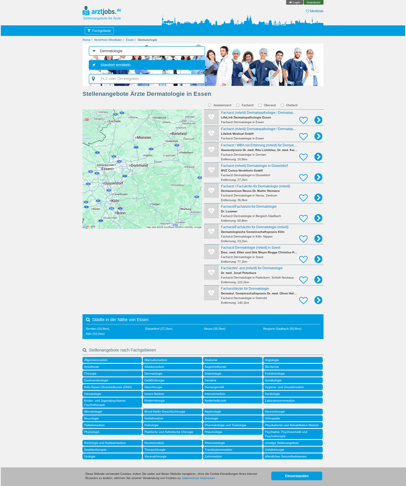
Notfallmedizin (153, 418)
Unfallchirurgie (274, 449)
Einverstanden (297, 476)
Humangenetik (214, 387)
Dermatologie (153, 373)
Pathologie (151, 425)
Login (296, 2)
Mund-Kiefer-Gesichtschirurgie (164, 411)
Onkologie (211, 418)
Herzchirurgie (153, 387)
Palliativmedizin (94, 425)
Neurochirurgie (275, 411)
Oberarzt (270, 105)
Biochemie (272, 366)
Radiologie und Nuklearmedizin (105, 443)
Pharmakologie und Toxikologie (225, 425)
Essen (130, 39)
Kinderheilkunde (215, 400)
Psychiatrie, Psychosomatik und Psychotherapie (286, 434)
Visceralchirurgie (155, 456)
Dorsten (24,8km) (97, 328)
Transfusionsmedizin (218, 449)
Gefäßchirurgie (154, 380)
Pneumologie (213, 432)
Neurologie (91, 418)
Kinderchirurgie (154, 400)
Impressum (207, 478)
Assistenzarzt (222, 105)
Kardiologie (272, 393)
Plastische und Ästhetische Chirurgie (168, 432)
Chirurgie (90, 373)
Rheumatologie (215, 443)
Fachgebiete (101, 31)
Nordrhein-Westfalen (108, 39)
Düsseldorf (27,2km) (158, 328)
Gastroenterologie (96, 380)
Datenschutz (190, 478)
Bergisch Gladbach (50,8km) (282, 328)
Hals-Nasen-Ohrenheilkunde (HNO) (108, 387)
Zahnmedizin (213, 456)
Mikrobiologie (93, 411)
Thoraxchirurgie (155, 449)
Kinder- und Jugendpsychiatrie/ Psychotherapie (105, 402)
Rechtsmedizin (154, 443)
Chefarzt (292, 105)
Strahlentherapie (95, 449)
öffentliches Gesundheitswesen (286, 456)
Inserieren (313, 2)
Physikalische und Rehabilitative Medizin (292, 425)
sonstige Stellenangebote (282, 443)
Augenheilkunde (215, 366)
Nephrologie (213, 411)
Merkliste (316, 11)
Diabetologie (213, 373)
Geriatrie (210, 380)
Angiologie (272, 360)
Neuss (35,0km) (214, 328)
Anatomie (211, 360)
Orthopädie (272, 418)
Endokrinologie (275, 373)
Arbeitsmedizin (154, 366)
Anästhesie (91, 366)
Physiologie (91, 432)
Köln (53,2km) (95, 333)
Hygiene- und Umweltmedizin (284, 387)
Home (86, 39)
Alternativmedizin (155, 360)
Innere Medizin (154, 393)
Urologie (89, 456)
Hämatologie (92, 393)
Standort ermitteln (115, 65)
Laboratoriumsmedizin (280, 400)
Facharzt (248, 105)
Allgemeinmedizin (96, 360)
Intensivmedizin (215, 393)
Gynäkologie (273, 380)
